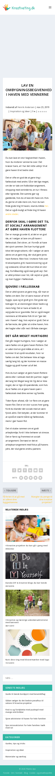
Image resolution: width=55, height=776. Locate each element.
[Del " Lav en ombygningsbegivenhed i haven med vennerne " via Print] (41, 470)
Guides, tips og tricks (15, 743)
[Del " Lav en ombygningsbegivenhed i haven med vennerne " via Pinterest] (25, 470)
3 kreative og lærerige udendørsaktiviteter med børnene (26, 621)
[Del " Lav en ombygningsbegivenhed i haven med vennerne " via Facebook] (14, 470)
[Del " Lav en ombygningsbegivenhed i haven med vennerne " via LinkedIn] (30, 470)
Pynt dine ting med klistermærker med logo (27, 659)
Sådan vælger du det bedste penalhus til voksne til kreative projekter (24, 701)
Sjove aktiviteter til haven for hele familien (25, 718)
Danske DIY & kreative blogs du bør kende (26, 583)
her (46, 205)
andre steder (11, 214)
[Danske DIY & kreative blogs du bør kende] (27, 565)
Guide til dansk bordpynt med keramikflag (25, 694)
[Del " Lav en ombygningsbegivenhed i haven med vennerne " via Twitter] (19, 470)
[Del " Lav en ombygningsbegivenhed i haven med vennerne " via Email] (35, 470)
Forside (6, 773)
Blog (26, 773)
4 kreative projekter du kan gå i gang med (26, 545)
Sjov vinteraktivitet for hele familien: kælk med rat (25, 726)
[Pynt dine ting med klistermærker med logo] (27, 642)
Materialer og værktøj (15, 756)
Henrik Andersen (25, 107)
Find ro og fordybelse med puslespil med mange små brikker (24, 710)
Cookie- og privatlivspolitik (40, 773)
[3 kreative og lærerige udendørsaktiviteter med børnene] (27, 603)
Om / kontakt (16, 773)
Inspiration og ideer (20, 111)
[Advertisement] (27, 43)
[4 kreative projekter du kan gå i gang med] (27, 528)
